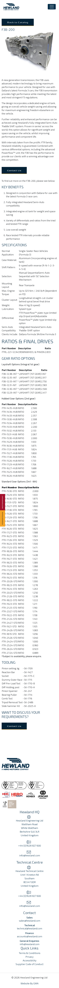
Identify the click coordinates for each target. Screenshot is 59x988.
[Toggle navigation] (52, 6)
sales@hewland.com (29, 920)
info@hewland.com (29, 944)
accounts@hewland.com (29, 936)
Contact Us (14, 170)
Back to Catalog (17, 22)
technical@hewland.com (29, 928)
